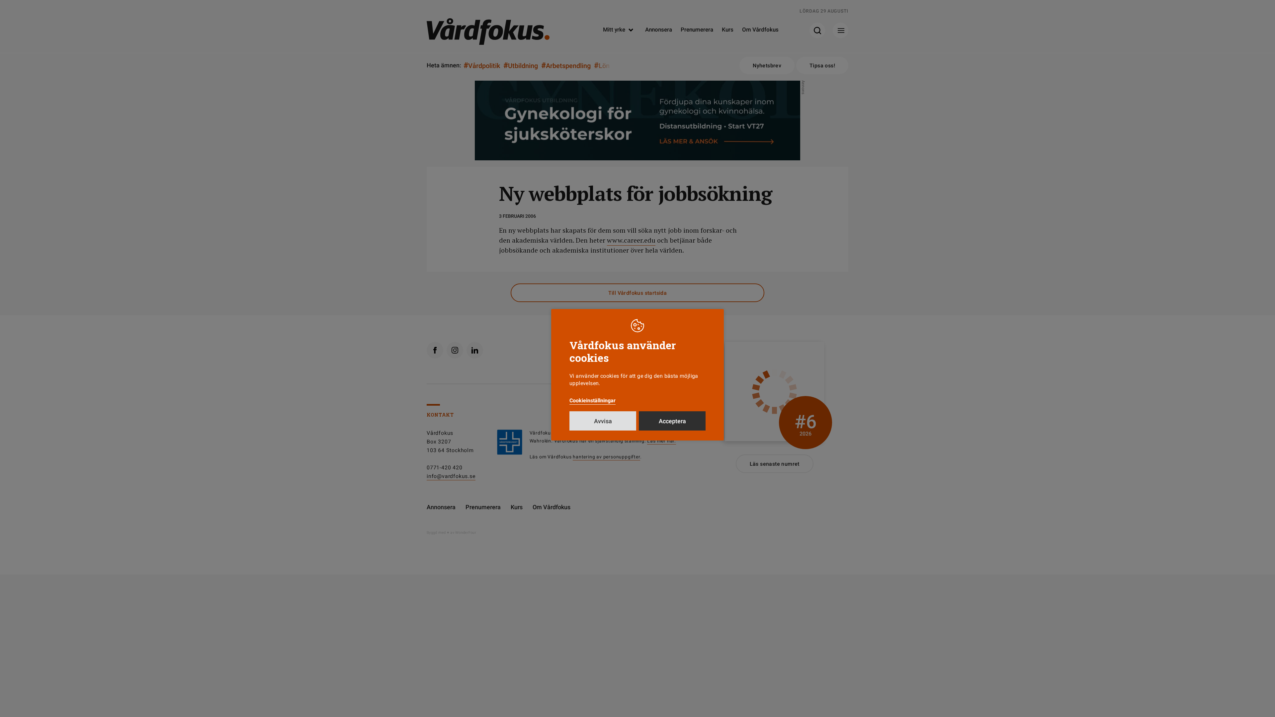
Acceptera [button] (672, 421)
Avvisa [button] (603, 421)
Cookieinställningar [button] (592, 400)
